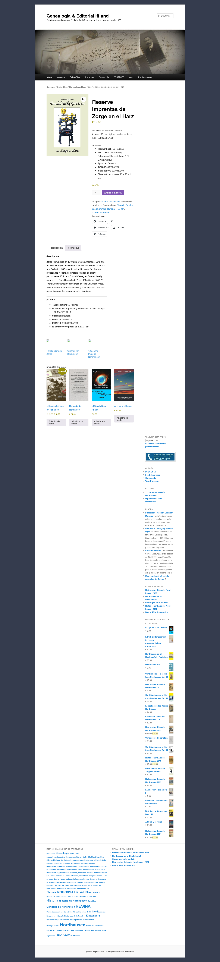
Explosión (84, 896)
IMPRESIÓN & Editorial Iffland (74, 892)
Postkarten (51, 930)
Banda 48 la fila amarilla (156, 612)
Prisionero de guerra (55, 919)
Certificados (75, 936)
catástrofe (60, 916)
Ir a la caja (89, 77)
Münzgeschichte (53, 926)
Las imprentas (99, 208)
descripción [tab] (56, 247)
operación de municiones (84, 919)
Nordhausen (72, 924)
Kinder (66, 916)
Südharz (63, 934)
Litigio (58, 930)
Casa (49, 77)
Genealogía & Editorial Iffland (78, 15)
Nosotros (81, 916)
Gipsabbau (92, 901)
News (131, 77)
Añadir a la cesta (113, 192)
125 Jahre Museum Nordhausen (94, 353)
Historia (111, 208)
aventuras (59, 896)
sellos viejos (74, 853)
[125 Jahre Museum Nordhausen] (97, 344)
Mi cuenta (61, 77)
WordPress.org (152, 481)
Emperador (51, 916)
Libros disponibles (77, 87)
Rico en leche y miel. (99, 930)
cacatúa (87, 930)
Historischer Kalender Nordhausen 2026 (130, 852)
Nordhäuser (99, 926)
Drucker (129, 205)
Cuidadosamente (100, 212)
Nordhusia (90, 926)
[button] (83, 99)
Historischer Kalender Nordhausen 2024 (130, 862)
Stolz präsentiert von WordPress (120, 951)
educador (68, 896)
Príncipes (92, 896)
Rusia (63, 930)
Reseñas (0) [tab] (73, 247)
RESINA (120, 208)
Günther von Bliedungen (73, 352)
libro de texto (68, 919)
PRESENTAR (151, 471)
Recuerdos (51, 896)
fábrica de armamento (74, 930)
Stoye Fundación (153, 550)
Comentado (150, 478)
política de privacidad (95, 951)
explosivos (51, 936)
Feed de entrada (152, 474)
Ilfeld (95, 911)
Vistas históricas (79, 912)
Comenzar (51, 87)
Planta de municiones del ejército (60, 912)
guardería (74, 916)
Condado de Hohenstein (61, 906)
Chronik (120, 205)
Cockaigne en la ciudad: (156, 602)
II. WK (89, 912)
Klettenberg (93, 915)
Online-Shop (62, 87)
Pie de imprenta (145, 77)
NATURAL (97, 892)
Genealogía (62, 853)
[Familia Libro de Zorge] (55, 344)
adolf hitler (51, 853)
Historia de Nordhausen (73, 900)
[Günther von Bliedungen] (76, 344)
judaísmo (102, 912)
